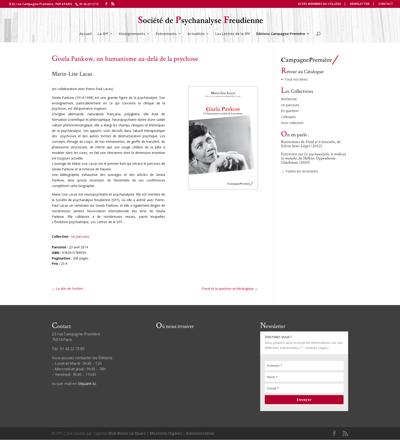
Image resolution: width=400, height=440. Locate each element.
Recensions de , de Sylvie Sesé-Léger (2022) (311, 144)
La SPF (103, 34)
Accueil (86, 34)
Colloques (288, 117)
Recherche (289, 99)
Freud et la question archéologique (228, 288)
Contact (385, 4)
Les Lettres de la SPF (232, 34)
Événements (166, 34)
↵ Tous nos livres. (294, 79)
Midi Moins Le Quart (127, 433)
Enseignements (132, 34)
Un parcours (80, 236)
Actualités (196, 34)
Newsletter (359, 4)
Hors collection (292, 123)
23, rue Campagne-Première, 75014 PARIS (42, 4)
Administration (200, 433)
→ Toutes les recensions (299, 171)
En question (290, 111)
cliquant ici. (87, 383)
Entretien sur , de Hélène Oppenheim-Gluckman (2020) (313, 158)
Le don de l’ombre (69, 288)
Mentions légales (166, 433)
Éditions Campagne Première (280, 34)
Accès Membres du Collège (319, 4)
